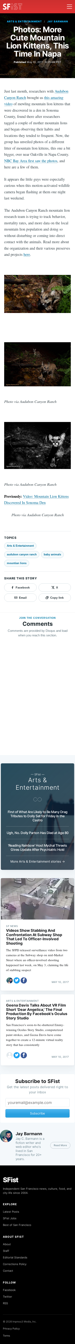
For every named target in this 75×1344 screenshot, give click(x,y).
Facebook (9, 1290)
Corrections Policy (14, 1264)
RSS (5, 1303)
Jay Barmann (57, 21)
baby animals (52, 554)
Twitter (7, 1296)
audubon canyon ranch (22, 554)
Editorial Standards (15, 1257)
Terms (6, 1335)
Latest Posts (11, 1211)
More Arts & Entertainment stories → (37, 861)
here (27, 254)
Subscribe (37, 1113)
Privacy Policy (11, 1328)
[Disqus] (37, 700)
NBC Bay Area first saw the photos (30, 160)
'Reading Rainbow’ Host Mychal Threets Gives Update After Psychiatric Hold (37, 847)
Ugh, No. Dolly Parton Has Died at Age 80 (38, 833)
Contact (8, 1270)
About (7, 1244)
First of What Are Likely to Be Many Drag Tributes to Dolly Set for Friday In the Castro (38, 816)
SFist (10, 1180)
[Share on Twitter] (16, 980)
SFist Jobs (9, 1218)
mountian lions (16, 563)
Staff (6, 1250)
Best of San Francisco (17, 1225)
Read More (60, 1145)
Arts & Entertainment (24, 21)
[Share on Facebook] (23, 980)
